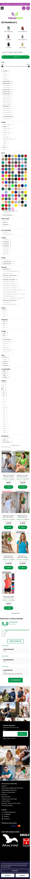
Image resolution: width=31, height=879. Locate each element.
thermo (5, 345)
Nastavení (15, 871)
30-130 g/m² (6, 239)
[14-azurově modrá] (19, 159)
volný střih (6, 365)
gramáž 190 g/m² (7, 98)
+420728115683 (7, 814)
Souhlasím (22, 875)
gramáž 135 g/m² (7, 110)
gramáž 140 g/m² (7, 100)
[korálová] (2, 182)
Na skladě (6, 71)
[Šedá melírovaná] (15, 185)
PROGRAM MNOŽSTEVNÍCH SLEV (9, 790)
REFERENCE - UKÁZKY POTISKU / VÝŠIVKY (11, 803)
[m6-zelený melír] (25, 182)
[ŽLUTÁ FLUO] (25, 198)
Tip (4, 77)
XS (4, 382)
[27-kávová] (15, 162)
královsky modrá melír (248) (10, 211)
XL (4, 391)
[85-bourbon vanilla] (15, 172)
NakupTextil (6, 137)
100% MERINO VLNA (8, 277)
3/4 (4, 226)
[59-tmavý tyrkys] (6, 169)
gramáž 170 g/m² (7, 92)
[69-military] (25, 169)
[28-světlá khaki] (19, 162)
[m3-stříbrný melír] (15, 182)
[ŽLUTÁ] (25, 192)
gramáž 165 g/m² (7, 104)
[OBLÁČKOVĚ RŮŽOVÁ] (19, 198)
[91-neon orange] (9, 175)
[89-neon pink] (2, 175)
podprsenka (6, 347)
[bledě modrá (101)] (9, 208)
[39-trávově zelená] (12, 165)
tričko (5, 333)
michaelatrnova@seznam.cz (10, 812)
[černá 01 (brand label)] (22, 188)
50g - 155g (6, 254)
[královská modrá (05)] (25, 202)
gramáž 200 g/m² (7, 85)
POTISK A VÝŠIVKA (5, 801)
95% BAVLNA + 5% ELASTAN (10, 279)
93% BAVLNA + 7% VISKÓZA (10, 281)
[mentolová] (6, 188)
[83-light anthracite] (12, 172)
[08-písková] (2, 159)
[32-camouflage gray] (25, 162)
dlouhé (5, 220)
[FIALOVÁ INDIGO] (19, 195)
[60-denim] (9, 169)
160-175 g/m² (7, 244)
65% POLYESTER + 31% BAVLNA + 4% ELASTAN (14, 290)
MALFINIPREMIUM (7, 133)
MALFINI (5, 126)
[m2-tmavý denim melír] (12, 182)
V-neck (5, 373)
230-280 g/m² (7, 250)
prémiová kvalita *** (8, 264)
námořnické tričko (8, 341)
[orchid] (15, 202)
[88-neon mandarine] (25, 172)
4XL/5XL (5, 430)
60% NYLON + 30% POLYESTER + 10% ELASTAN (14, 298)
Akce (5, 73)
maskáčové (6, 343)
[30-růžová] (22, 162)
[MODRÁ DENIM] (6, 198)
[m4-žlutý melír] (19, 182)
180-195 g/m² (7, 246)
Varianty (9, 487)
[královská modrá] (6, 182)
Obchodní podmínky (5, 797)
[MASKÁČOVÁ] (22, 198)
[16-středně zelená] (25, 159)
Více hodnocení (15, 680)
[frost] (12, 188)
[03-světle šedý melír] (12, 155)
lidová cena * (7, 259)
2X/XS (5, 432)
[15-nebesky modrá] (22, 159)
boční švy (6, 357)
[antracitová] (9, 179)
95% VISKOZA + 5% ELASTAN (10, 300)
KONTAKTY (4, 786)
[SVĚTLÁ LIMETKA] (2, 202)
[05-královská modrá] (19, 155)
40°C (5, 323)
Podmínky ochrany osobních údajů (9, 799)
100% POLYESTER (8, 273)
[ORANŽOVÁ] (12, 192)
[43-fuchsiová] (19, 165)
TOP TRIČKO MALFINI (8, 116)
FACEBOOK (6, 816)
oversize (6, 352)
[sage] (19, 202)
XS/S (5, 414)
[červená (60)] (6, 205)
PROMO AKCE (7, 106)
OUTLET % (6, 79)
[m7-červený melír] (2, 185)
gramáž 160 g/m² (7, 81)
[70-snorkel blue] (2, 172)
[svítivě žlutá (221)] (15, 205)
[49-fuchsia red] (2, 169)
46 (4, 403)
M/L (5, 416)
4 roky (5, 407)
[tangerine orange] (19, 185)
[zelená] (9, 188)
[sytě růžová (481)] (12, 208)
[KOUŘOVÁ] (22, 192)
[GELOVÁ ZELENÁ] (9, 195)
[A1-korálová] (6, 179)
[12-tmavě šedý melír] (15, 159)
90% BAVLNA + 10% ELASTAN (10, 283)
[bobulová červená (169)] (6, 208)
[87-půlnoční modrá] (22, 172)
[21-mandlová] (6, 162)
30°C (5, 321)
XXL (4, 393)
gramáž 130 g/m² (7, 96)
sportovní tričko (7, 339)
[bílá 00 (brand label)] (2, 192)
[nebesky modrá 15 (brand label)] (6, 192)
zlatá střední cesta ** (8, 261)
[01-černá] (6, 155)
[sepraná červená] (15, 188)
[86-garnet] (19, 172)
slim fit (5, 363)
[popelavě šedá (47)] (9, 205)
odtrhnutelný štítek (8, 234)
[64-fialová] (19, 169)
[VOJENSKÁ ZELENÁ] (25, 195)
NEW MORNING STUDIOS (9, 139)
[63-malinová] (15, 169)
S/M (5, 422)
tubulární (6, 359)
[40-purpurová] (15, 165)
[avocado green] (12, 179)
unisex (5, 316)
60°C (5, 325)
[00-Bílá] (2, 155)
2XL (4, 395)
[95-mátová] (22, 175)
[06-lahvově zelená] (22, 155)
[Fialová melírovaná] (22, 179)
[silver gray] (9, 185)
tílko (5, 335)
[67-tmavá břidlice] (22, 169)
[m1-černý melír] (9, 182)
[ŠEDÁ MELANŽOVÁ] (19, 192)
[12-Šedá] (12, 159)
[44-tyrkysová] (22, 165)
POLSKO (6, 143)
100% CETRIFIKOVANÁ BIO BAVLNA (11, 271)
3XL (4, 397)
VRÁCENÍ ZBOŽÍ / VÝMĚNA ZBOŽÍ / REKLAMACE (12, 788)
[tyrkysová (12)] (12, 205)
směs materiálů (7, 302)
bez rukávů (6, 224)
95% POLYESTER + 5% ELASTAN (11, 285)
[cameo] (19, 188)
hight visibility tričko (8, 350)
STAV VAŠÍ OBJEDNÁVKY (7, 805)
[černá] (15, 179)
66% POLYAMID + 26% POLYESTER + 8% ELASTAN (14, 294)
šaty (5, 337)
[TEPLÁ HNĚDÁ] (2, 198)
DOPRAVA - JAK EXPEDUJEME (8, 792)
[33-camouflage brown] (2, 165)
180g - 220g (6, 252)
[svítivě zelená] (12, 185)
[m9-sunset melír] (6, 185)
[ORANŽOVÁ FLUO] (12, 202)
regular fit (6, 361)
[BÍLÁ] (9, 192)
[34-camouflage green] (6, 165)
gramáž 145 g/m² (7, 94)
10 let (5, 420)
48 (4, 405)
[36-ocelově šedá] (9, 165)
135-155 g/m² (7, 242)
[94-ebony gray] (19, 175)
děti (5, 314)
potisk (5, 440)
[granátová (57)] (2, 208)
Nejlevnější (11, 52)
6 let (5, 411)
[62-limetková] (12, 169)
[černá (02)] (22, 202)
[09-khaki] (6, 159)
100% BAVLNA (7, 269)
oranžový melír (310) (8, 215)
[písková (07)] (22, 205)
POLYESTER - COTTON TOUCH (10, 275)
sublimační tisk (7, 438)
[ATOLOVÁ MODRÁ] (12, 195)
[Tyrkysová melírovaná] (25, 185)
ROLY (5, 147)
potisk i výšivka (7, 442)
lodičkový (6, 377)
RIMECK (5, 145)
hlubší (5, 375)
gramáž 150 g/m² (7, 89)
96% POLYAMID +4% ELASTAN (10, 304)
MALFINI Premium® (8, 128)
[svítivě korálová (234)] (19, 205)
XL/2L (5, 426)
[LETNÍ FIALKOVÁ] (6, 195)
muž (5, 312)
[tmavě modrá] (22, 185)
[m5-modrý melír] (22, 182)
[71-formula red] (6, 172)
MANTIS (5, 135)
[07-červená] (25, 155)
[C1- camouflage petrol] (2, 188)
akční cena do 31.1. (8, 118)
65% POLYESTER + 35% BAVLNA (11, 288)
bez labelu (6, 232)
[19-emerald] (2, 162)
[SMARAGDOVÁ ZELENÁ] (9, 202)
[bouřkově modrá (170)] (25, 205)
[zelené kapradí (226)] (2, 205)
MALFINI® (6, 130)
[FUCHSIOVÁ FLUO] (15, 198)
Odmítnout (8, 875)
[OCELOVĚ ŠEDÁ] (9, 198)
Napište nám (4, 794)
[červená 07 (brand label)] (25, 188)
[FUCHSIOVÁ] (2, 195)
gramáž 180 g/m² (7, 83)
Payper (5, 141)
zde (9, 867)
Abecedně (20, 52)
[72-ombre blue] (9, 172)
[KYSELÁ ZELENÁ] (22, 195)
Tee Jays (6, 149)
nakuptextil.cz (7, 819)
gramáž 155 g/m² (7, 108)
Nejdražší (15, 52)
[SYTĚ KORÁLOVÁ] (6, 202)
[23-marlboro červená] (9, 162)
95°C (5, 328)
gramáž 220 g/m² (7, 87)
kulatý (5, 371)
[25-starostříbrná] (12, 162)
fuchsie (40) (6, 213)
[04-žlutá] (15, 155)
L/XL (5, 424)
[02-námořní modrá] (9, 155)
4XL (4, 399)
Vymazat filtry (14, 445)
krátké (5, 222)
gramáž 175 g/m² (7, 102)
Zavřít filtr (16, 57)
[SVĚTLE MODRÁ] (12, 198)
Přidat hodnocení (15, 641)
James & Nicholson (8, 124)
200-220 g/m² (7, 248)
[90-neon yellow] (6, 175)
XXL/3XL (5, 428)
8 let (5, 409)
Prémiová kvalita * (8, 112)
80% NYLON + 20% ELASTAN (10, 296)
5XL (4, 401)
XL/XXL (5, 418)
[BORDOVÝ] (15, 195)
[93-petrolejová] (15, 175)
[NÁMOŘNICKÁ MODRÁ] (15, 192)
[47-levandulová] (25, 165)
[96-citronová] (25, 175)
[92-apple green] (12, 175)
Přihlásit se (22, 734)
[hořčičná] (25, 179)
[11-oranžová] (9, 159)
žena (5, 310)
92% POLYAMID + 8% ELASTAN (10, 292)
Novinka (5, 75)
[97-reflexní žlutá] (2, 179)
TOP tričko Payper (8, 114)
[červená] (19, 179)
